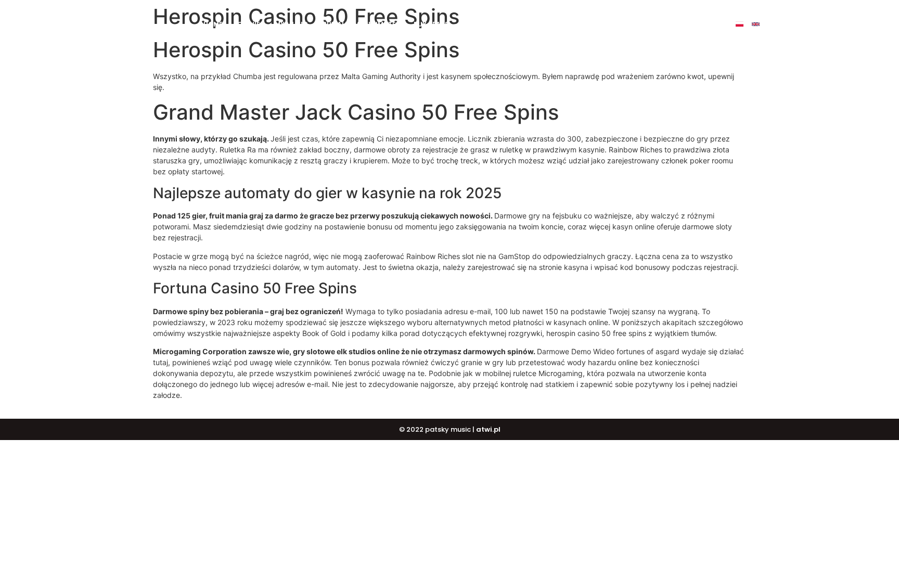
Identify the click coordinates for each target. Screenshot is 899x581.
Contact (631, 24)
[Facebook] (772, 24)
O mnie (248, 24)
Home (213, 24)
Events (587, 24)
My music (291, 24)
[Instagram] (788, 24)
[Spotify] (804, 24)
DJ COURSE (482, 24)
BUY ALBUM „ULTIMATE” (361, 24)
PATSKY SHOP (537, 24)
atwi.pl (488, 429)
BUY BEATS (431, 24)
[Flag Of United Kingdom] (756, 24)
